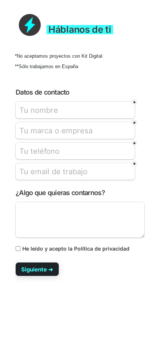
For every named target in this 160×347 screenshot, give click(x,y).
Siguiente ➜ (37, 269)
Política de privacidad (101, 248)
